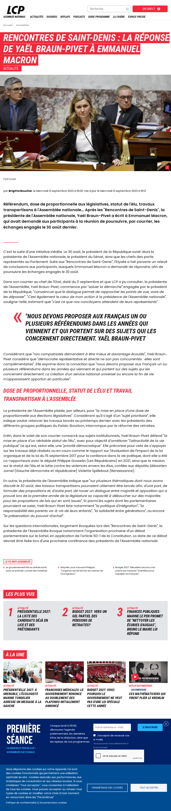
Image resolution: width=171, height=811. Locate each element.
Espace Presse (136, 16)
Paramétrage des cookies (107, 787)
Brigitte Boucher (20, 191)
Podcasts (79, 16)
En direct (149, 9)
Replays (65, 16)
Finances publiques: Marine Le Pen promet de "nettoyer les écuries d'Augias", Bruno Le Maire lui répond (145, 623)
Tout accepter (149, 787)
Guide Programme (99, 16)
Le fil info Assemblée (17, 561)
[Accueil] (14, 16)
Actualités (36, 16)
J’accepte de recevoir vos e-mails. (111, 741)
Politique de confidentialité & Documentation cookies (36, 802)
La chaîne (119, 16)
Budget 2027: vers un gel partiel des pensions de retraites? (89, 618)
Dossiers (52, 16)
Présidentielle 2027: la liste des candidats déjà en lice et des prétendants (34, 620)
